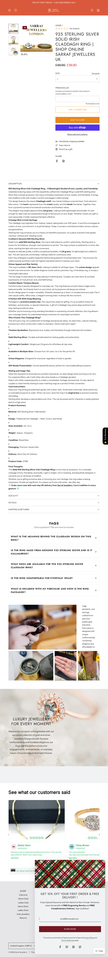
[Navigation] (9, 10)
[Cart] (98, 10)
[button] (22, 40)
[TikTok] (80, 947)
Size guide (96, 73)
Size (57, 73)
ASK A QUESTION (77, 109)
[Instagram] (67, 947)
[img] (36, 838)
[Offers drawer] (16, 10)
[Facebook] (60, 947)
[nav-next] (99, 834)
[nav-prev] (8, 834)
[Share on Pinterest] (63, 161)
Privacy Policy (88, 938)
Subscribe (70, 929)
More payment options (77, 134)
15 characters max (93, 104)
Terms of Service (67, 940)
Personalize (62, 88)
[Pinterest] (73, 947)
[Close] (100, 865)
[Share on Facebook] (57, 161)
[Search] (92, 10)
